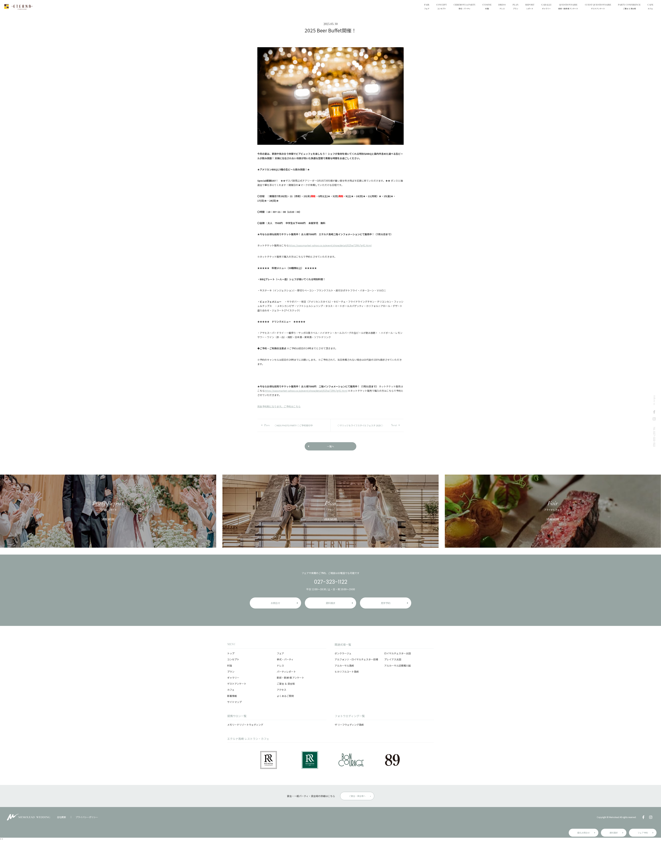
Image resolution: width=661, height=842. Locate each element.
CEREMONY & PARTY (464, 7)
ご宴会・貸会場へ (357, 795)
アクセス (281, 689)
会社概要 (61, 817)
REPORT (529, 7)
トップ (230, 653)
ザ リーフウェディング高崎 (349, 724)
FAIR (426, 7)
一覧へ (330, 446)
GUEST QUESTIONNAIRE (598, 7)
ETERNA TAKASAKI (18, 7)
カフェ (230, 689)
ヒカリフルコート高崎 (347, 671)
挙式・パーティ (285, 659)
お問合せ (275, 603)
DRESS (502, 7)
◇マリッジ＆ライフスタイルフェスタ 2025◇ (360, 425)
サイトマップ (234, 702)
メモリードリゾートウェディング (245, 724)
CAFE (650, 7)
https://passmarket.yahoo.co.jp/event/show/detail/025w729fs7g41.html (330, 245)
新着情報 (232, 696)
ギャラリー (233, 677)
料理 (229, 665)
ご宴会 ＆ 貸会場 (286, 683)
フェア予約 (643, 832)
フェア (280, 653)
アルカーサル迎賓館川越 (397, 665)
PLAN (515, 7)
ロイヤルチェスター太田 (397, 653)
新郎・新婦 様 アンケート (290, 677)
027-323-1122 (330, 582)
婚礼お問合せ (583, 832)
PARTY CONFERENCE (629, 7)
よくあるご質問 (285, 696)
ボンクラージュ (343, 653)
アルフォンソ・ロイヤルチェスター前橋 (356, 659)
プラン (230, 671)
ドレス (280, 665)
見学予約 (385, 603)
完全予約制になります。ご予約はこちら (279, 406)
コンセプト (233, 659)
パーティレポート (286, 671)
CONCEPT (441, 7)
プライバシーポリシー (87, 817)
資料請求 (614, 832)
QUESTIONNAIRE (568, 7)
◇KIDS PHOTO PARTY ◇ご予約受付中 (294, 425)
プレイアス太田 (392, 659)
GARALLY (546, 7)
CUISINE (486, 7)
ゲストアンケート (236, 683)
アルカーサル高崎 (344, 665)
